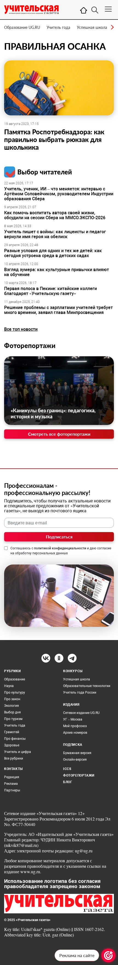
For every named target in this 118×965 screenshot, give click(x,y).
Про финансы (15, 739)
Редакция (11, 777)
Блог (67, 782)
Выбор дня (12, 712)
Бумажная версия (77, 753)
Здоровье (11, 745)
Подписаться (59, 536)
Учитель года (58, 27)
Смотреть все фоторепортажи (59, 433)
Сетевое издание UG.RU (81, 713)
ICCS (67, 769)
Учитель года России (79, 692)
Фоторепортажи (29, 345)
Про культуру (14, 692)
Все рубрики (13, 758)
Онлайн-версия (75, 759)
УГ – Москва (72, 719)
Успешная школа (92, 27)
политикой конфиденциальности (60, 548)
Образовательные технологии (86, 686)
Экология (11, 706)
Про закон (12, 699)
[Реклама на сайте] (108, 955)
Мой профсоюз (75, 726)
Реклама (11, 784)
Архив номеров (75, 733)
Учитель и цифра (17, 752)
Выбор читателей (44, 172)
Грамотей (11, 732)
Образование (14, 679)
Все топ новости (21, 329)
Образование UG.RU (22, 27)
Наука (9, 686)
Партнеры (12, 790)
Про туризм (13, 719)
